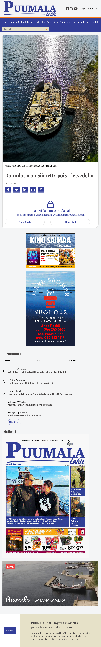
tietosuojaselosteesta (66, 638)
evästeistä (47, 638)
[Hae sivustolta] (46, 29)
